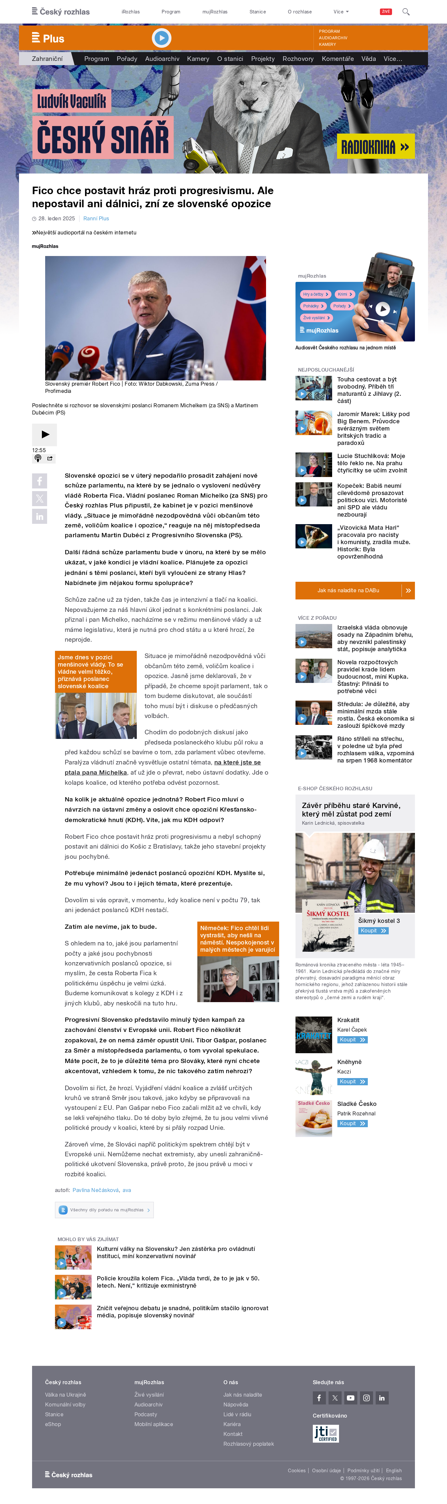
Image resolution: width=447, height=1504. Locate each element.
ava (127, 1190)
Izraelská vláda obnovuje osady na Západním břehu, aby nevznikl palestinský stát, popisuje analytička (375, 638)
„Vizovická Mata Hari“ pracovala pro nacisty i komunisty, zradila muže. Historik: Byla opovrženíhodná (373, 542)
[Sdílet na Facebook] (39, 480)
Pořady (127, 58)
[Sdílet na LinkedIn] (39, 516)
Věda (369, 58)
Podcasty (145, 1414)
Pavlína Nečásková (95, 1190)
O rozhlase (300, 11)
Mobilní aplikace (153, 1424)
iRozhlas (131, 11)
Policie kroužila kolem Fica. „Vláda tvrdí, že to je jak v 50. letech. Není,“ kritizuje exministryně (178, 1282)
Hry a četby (313, 294)
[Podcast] (38, 459)
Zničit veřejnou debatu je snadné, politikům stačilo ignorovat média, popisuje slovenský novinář (182, 1312)
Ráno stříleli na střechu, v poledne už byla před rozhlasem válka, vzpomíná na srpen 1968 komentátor (375, 749)
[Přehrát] (44, 435)
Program (171, 11)
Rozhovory (298, 58)
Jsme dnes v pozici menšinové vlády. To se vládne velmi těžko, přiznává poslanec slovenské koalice (90, 671)
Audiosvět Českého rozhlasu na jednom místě (345, 347)
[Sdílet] (50, 459)
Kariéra (232, 1424)
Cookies (297, 1470)
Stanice (258, 11)
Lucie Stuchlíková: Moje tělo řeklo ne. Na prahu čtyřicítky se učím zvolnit (372, 463)
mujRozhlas (215, 11)
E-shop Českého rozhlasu (335, 789)
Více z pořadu (317, 618)
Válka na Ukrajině (65, 1395)
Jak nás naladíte (243, 1395)
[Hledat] (406, 12)
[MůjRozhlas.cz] (45, 247)
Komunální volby (65, 1405)
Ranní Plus (96, 218)
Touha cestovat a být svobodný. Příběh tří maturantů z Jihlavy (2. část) (369, 390)
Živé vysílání (314, 318)
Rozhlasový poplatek (249, 1444)
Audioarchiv (333, 38)
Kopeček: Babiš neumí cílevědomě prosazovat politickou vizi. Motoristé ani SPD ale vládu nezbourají (372, 500)
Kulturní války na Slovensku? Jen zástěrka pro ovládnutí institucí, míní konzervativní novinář (176, 1252)
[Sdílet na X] (39, 498)
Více (393, 58)
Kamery (327, 44)
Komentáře (338, 58)
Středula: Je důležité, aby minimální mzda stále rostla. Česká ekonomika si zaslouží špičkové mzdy (375, 715)
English (394, 1470)
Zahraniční (47, 58)
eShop (53, 1424)
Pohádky (311, 306)
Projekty (263, 58)
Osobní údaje (326, 1470)
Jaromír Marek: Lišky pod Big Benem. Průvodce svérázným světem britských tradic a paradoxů (373, 428)
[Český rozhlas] (61, 12)
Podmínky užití (364, 1470)
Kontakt (233, 1434)
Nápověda (236, 1405)
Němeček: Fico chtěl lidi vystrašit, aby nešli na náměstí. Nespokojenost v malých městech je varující (237, 939)
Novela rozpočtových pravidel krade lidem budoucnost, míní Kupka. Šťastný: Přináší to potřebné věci (372, 676)
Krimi (342, 294)
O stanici (230, 58)
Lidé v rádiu (238, 1414)
